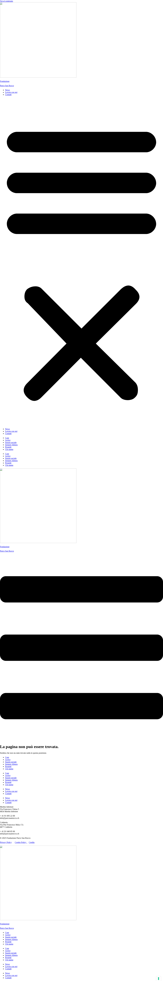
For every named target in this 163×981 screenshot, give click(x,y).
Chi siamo (9, 449)
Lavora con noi (11, 92)
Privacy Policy (6, 842)
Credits (32, 842)
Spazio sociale (11, 442)
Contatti (8, 94)
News (7, 90)
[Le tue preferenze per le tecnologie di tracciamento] (158, 978)
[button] (81, 262)
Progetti (8, 447)
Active (7, 440)
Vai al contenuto (6, 1)
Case (7, 438)
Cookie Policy (21, 842)
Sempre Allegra (11, 445)
